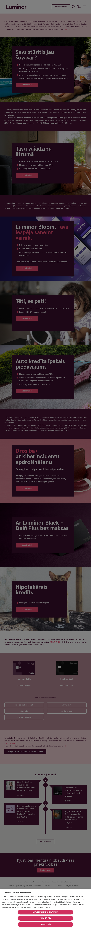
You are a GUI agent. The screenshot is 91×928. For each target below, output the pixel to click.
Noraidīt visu (45, 918)
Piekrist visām (45, 924)
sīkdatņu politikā (43, 907)
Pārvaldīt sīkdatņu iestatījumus (45, 912)
